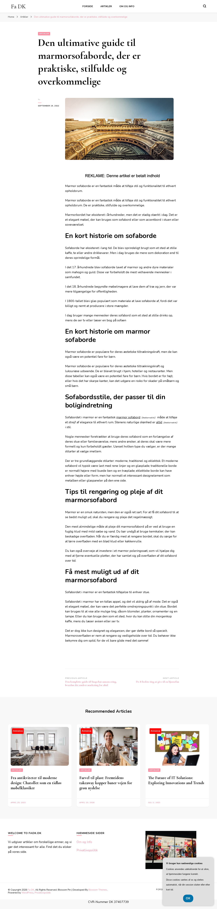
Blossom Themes (97, 889)
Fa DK (18, 6)
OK (188, 898)
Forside (87, 6)
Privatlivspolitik (87, 850)
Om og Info (126, 6)
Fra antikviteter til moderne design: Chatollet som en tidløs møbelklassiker (36, 782)
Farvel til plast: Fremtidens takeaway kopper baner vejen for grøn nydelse (105, 782)
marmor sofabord (128, 417)
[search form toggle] (204, 6)
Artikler (106, 6)
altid (159, 422)
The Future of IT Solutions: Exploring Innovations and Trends (176, 780)
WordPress (27, 892)
